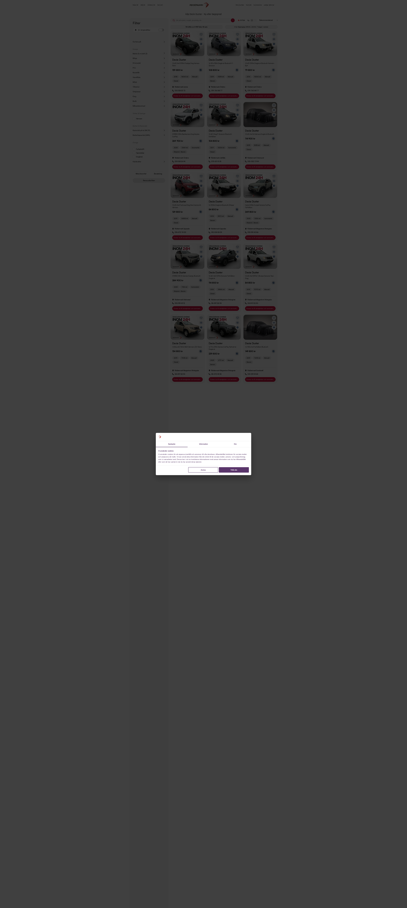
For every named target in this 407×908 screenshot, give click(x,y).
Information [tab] (203, 444)
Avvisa (203, 470)
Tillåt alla (234, 470)
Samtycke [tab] (171, 444)
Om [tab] (235, 444)
